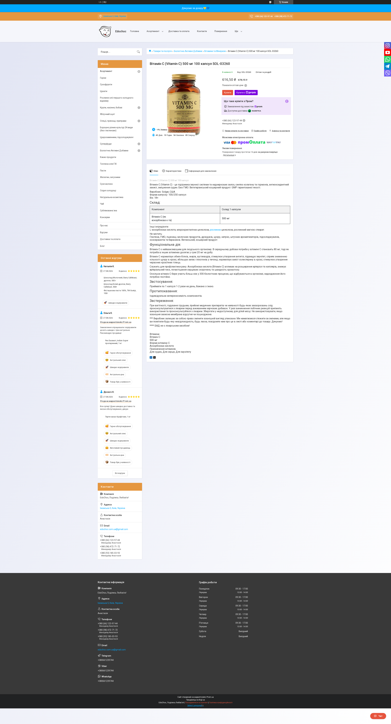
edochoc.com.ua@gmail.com (114, 529)
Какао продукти (108, 157)
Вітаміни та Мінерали (215, 51)
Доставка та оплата (178, 31)
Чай (102, 204)
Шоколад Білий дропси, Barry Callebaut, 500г (117, 285)
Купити (227, 92)
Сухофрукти (106, 84)
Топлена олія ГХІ (108, 164)
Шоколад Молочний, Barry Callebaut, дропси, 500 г (120, 279)
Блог (102, 246)
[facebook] (151, 358)
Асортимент (153, 31)
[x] (154, 358)
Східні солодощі (108, 190)
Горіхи (103, 78)
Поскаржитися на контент (196, 703)
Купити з (240, 92)
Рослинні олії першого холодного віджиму (116, 99)
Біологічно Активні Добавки (188, 51)
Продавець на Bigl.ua (195, 700)
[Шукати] (138, 52)
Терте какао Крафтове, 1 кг (117, 417)
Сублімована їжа (108, 210)
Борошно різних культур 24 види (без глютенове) (116, 129)
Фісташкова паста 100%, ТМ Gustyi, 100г (120, 291)
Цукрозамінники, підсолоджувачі (116, 137)
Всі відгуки (120, 473)
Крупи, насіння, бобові (111, 107)
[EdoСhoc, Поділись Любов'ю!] (105, 31)
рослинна (215, 229)
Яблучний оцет (107, 114)
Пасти (103, 170)
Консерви (105, 217)
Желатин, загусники (110, 177)
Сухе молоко (106, 184)
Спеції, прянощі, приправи (113, 121)
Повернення (220, 31)
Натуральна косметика (111, 197)
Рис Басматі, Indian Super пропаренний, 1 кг (116, 341)
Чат (380, 716)
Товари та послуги (162, 51)
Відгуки (104, 232)
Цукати (103, 91)
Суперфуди (105, 144)
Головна (134, 31)
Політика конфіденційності (220, 703)
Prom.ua (210, 697)
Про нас (104, 225)
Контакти (202, 31)
